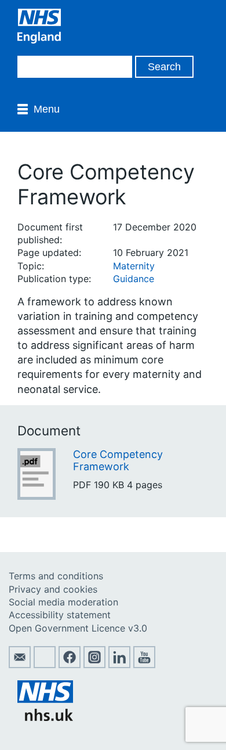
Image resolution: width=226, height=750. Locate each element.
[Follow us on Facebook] (70, 664)
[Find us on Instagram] (94, 664)
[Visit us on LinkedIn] (119, 664)
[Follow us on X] (45, 664)
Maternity (134, 266)
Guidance (133, 278)
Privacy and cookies (53, 589)
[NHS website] (45, 717)
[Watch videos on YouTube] (144, 664)
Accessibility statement (60, 615)
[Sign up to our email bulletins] (20, 664)
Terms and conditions (56, 576)
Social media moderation (63, 602)
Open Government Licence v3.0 (78, 628)
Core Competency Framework (118, 460)
